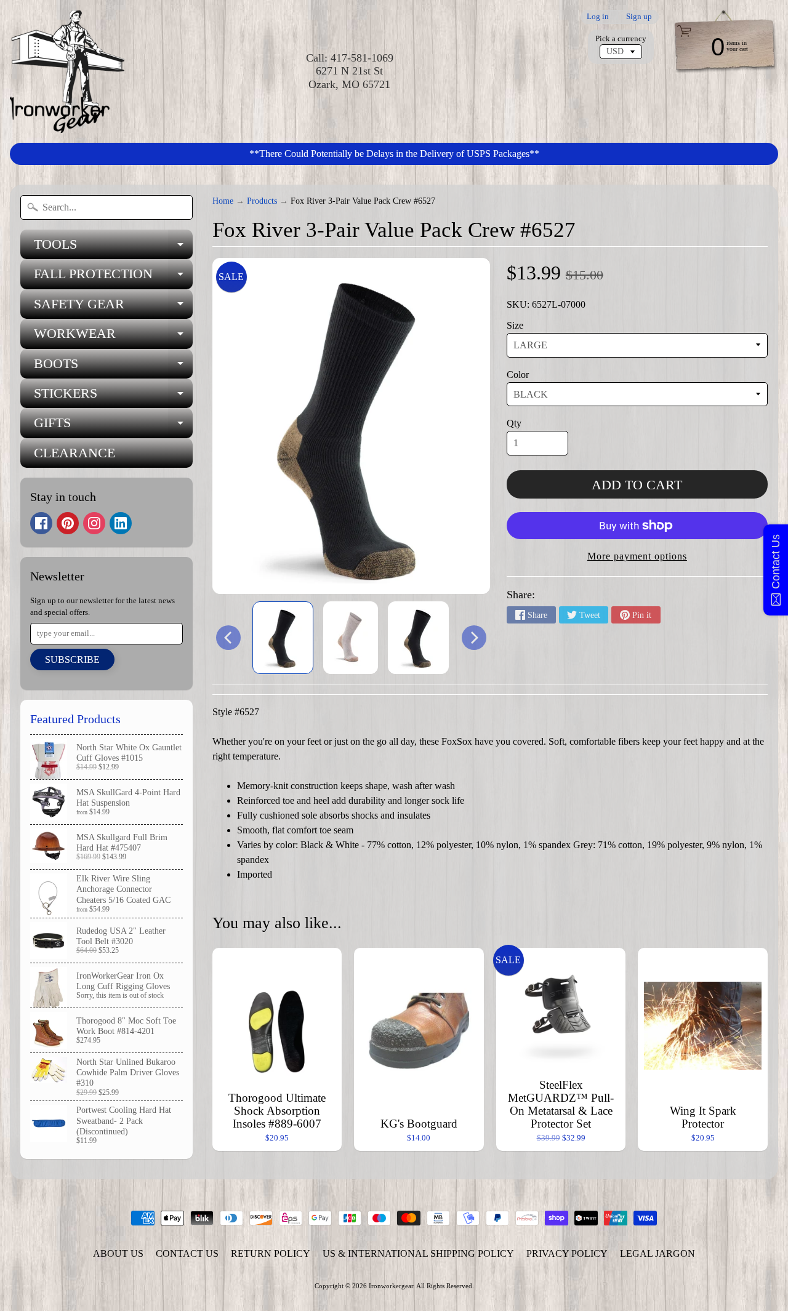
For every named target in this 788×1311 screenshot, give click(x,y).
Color (518, 374)
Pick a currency (620, 38)
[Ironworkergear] (67, 71)
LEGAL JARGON (657, 1253)
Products (262, 201)
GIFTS (113, 426)
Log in (598, 17)
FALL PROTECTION (113, 277)
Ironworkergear (391, 1285)
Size (515, 325)
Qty (514, 423)
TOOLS (113, 247)
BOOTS (113, 367)
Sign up (639, 17)
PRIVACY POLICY (567, 1253)
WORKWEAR (113, 337)
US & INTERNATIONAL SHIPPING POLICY (418, 1253)
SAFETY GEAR (113, 307)
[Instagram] (94, 523)
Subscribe (72, 659)
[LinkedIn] (121, 523)
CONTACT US (187, 1253)
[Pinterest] (68, 523)
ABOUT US (118, 1253)
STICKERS (113, 396)
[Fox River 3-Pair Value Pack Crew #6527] (282, 637)
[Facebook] (41, 523)
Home (222, 201)
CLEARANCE (74, 452)
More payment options (637, 556)
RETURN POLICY (270, 1253)
